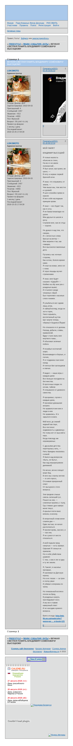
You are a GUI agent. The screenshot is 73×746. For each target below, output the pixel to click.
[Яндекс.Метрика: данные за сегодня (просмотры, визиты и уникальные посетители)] (56, 735)
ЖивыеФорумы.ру (51, 651)
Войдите (24, 38)
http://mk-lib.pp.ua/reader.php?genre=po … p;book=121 (54, 618)
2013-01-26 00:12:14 (50, 142)
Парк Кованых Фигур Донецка (30, 23)
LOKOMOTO (13, 71)
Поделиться (48, 69)
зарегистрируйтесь (40, 38)
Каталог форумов (43, 649)
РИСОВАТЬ (52, 23)
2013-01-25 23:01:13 (50, 70)
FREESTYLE (15, 44)
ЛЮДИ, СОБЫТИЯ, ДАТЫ (36, 44)
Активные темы (14, 31)
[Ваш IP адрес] (35, 659)
